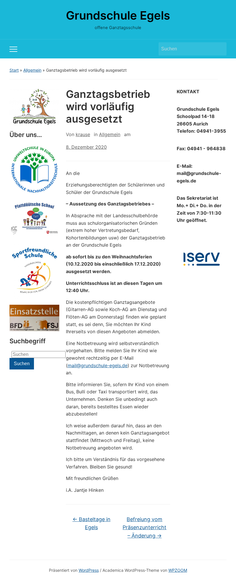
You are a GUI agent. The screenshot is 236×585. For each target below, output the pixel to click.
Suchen (219, 49)
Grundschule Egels (118, 15)
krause (83, 134)
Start (14, 70)
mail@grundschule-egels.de (97, 365)
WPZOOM (177, 570)
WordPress (89, 570)
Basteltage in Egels (92, 523)
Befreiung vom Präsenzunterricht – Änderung (144, 527)
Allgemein (32, 70)
